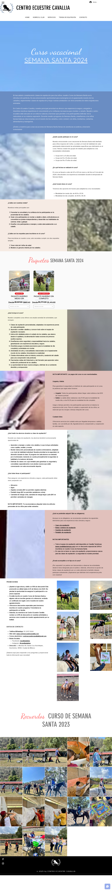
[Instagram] (3, 863)
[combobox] (19, 306)
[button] (3, 2)
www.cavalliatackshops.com (65, 546)
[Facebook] (3, 859)
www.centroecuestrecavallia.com (27, 634)
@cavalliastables (25, 643)
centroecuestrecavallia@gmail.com (34, 636)
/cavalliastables (25, 641)
